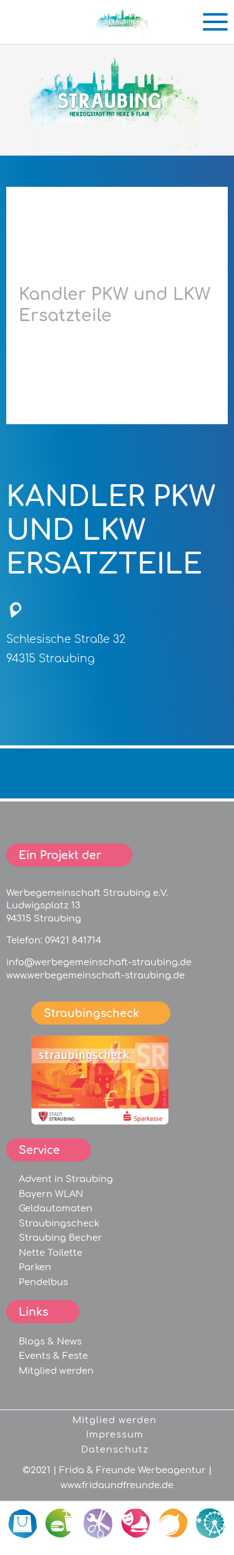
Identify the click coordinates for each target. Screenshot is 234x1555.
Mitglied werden (56, 1371)
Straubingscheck (59, 1223)
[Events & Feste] (211, 1524)
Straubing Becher (60, 1238)
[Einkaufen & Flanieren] (23, 1524)
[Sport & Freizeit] (136, 1524)
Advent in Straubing (66, 1179)
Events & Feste (53, 1356)
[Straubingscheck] (99, 1121)
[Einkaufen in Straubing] (123, 31)
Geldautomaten (55, 1208)
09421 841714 (73, 940)
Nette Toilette (50, 1253)
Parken (35, 1267)
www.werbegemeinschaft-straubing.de (95, 975)
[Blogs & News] (173, 1524)
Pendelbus (43, 1282)
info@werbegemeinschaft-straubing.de (99, 962)
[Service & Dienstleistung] (98, 1524)
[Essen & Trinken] (61, 1524)
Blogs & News (50, 1341)
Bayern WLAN (51, 1194)
